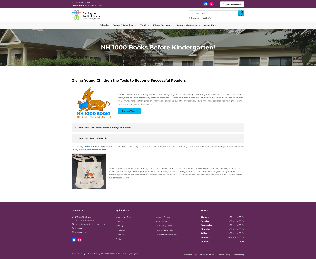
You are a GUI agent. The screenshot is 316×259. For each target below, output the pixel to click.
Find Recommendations (166, 234)
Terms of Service (207, 255)
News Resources (163, 221)
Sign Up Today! (129, 111)
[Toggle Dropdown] (135, 25)
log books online (88, 146)
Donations (120, 234)
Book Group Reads (164, 226)
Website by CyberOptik (128, 254)
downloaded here (97, 149)
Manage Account (233, 4)
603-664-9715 (80, 228)
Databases (120, 230)
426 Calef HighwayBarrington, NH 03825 (84, 218)
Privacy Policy (190, 255)
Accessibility (239, 255)
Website (207, 18)
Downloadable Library (165, 230)
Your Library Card (123, 217)
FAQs (118, 239)
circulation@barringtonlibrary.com (90, 224)
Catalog (195, 18)
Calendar (104, 25)
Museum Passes (163, 217)
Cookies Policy (224, 255)
